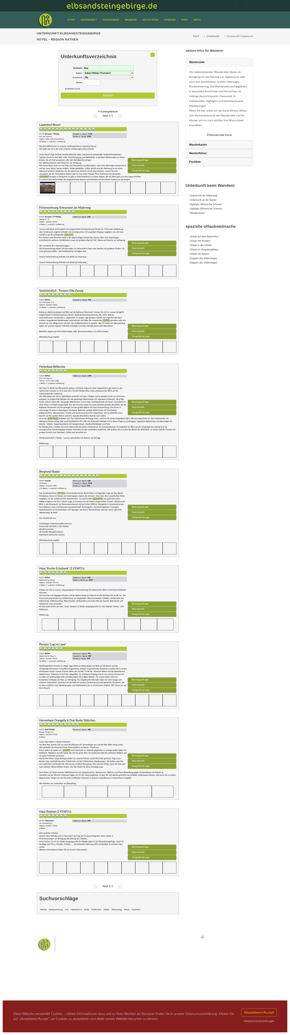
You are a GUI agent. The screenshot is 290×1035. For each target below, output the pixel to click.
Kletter (106, 910)
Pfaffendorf (96, 910)
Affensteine (154, 976)
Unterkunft (212, 36)
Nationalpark (139, 976)
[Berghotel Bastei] (152, 488)
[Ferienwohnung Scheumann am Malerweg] (152, 224)
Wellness (144, 986)
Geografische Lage (141, 170)
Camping (82, 992)
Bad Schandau (133, 981)
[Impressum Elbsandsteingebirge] (229, 3)
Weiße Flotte (118, 981)
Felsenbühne (76, 910)
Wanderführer (198, 153)
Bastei (115, 976)
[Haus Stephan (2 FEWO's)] (152, 827)
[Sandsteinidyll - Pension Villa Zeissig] (152, 307)
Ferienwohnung (56, 910)
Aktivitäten (47, 992)
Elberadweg (117, 910)
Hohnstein (168, 981)
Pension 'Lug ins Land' (52, 644)
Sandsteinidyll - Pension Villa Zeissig (61, 290)
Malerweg (125, 976)
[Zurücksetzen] (153, 55)
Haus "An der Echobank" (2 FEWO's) (61, 568)
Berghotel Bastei (49, 471)
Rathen (156, 981)
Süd (66, 910)
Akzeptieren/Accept (259, 1012)
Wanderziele (197, 62)
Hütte (86, 910)
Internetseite (138, 165)
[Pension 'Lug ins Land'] (152, 660)
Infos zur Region (50, 979)
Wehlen (43, 910)
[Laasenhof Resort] (152, 141)
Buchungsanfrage (140, 160)
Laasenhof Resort (50, 124)
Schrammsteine (170, 976)
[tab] (219, 62)
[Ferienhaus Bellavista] (152, 383)
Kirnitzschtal (131, 986)
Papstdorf (136, 910)
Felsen (127, 910)
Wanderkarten (198, 144)
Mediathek (47, 983)
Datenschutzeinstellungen (259, 1021)
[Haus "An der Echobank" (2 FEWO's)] (152, 584)
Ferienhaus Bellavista (52, 366)
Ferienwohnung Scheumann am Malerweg (65, 207)
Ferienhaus (83, 988)
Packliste (195, 161)
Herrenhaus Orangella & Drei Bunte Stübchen (67, 720)
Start (196, 36)
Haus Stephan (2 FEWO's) (55, 811)
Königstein (117, 986)
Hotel (81, 975)
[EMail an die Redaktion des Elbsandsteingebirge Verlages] (250, 3)
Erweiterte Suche (72, 89)
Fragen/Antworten (51, 975)
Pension (82, 979)
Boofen (155, 986)
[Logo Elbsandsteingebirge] (45, 20)
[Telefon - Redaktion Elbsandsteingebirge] (239, 3)
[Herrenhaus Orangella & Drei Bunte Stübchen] (152, 736)
